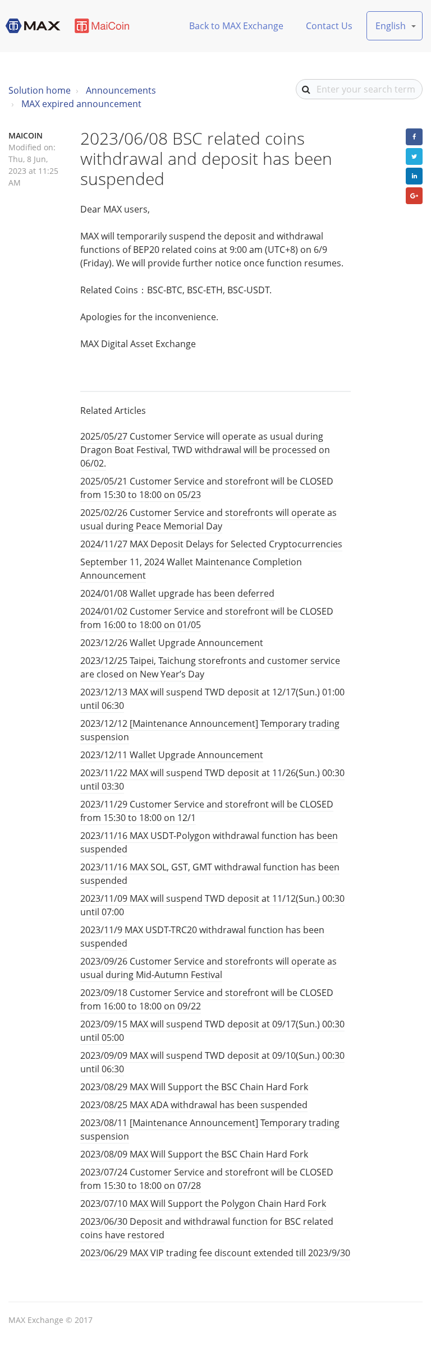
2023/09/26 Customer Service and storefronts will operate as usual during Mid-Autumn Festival (208, 968)
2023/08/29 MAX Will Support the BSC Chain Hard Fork (194, 1087)
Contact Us (329, 26)
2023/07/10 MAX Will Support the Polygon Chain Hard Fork (203, 1203)
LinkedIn (414, 176)
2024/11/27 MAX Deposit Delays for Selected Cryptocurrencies (211, 544)
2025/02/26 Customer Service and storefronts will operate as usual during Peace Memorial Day (208, 519)
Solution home (39, 90)
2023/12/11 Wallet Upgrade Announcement (171, 755)
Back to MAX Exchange (236, 26)
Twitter (414, 156)
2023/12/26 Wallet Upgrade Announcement (171, 643)
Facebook (414, 136)
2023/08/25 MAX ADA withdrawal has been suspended (194, 1105)
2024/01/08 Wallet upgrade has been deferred (177, 593)
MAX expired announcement (81, 104)
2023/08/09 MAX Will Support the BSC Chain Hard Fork (194, 1154)
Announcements (121, 90)
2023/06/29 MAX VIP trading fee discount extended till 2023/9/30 (215, 1253)
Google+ (414, 195)
